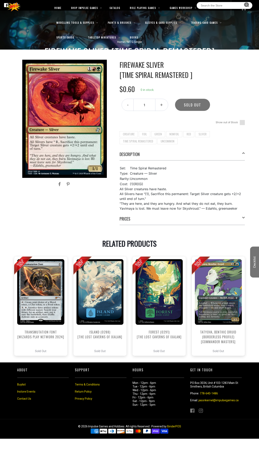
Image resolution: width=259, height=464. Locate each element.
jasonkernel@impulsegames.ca (218, 400)
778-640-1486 (209, 393)
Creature (129, 134)
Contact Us (24, 398)
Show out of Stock (227, 122)
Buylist (21, 384)
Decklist (254, 262)
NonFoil (174, 134)
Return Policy (83, 391)
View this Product (43, 306)
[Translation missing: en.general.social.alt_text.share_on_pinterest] (68, 184)
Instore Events (26, 391)
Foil (144, 134)
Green (158, 134)
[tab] (182, 155)
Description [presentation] (130, 154)
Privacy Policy (83, 398)
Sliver (202, 134)
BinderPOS (174, 426)
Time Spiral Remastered (138, 141)
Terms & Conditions (87, 384)
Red (189, 134)
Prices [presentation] (125, 219)
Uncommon (167, 141)
